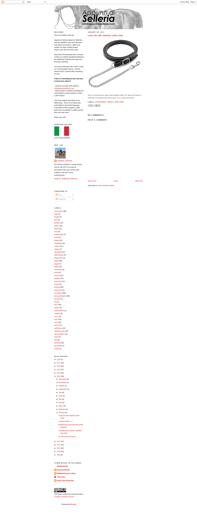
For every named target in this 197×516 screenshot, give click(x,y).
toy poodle (58, 346)
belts (56, 220)
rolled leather (59, 311)
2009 (59, 451)
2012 (59, 441)
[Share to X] (94, 105)
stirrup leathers (59, 334)
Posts (59, 195)
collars (56, 246)
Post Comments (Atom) (106, 185)
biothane (57, 223)
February (62, 409)
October (62, 386)
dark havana (58, 255)
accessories (100, 102)
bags (56, 214)
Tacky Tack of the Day (65, 481)
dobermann (58, 258)
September (63, 389)
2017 (59, 363)
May (60, 399)
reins (56, 305)
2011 (59, 445)
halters (56, 267)
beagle (56, 217)
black (56, 229)
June (61, 396)
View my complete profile (65, 179)
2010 (59, 448)
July (60, 392)
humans (57, 278)
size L (56, 316)
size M (56, 319)
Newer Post (92, 181)
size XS (57, 325)
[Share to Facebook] (96, 105)
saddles (57, 314)
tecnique (57, 343)
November (63, 382)
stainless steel (59, 331)
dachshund (58, 252)
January (62, 413)
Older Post (139, 181)
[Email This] (89, 105)
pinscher (57, 299)
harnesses (58, 270)
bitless (56, 226)
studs (56, 337)
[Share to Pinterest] (99, 105)
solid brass (58, 328)
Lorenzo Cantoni (64, 161)
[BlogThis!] (91, 105)
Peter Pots (61, 477)
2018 (59, 359)
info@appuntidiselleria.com (64, 88)
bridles (56, 240)
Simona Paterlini (63, 470)
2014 (59, 373)
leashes (57, 287)
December (63, 379)
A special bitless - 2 (65, 421)
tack (55, 340)
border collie (58, 234)
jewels (56, 284)
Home (116, 181)
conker (56, 249)
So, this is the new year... (67, 436)
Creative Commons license (64, 497)
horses (110, 102)
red (55, 302)
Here (117, 98)
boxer (56, 237)
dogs (56, 261)
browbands (58, 243)
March (61, 406)
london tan (58, 290)
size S (56, 322)
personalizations (60, 296)
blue (55, 232)
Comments (61, 199)
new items (119, 102)
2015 (59, 370)
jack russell (58, 281)
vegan (56, 349)
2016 (59, 366)
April (60, 403)
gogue (56, 264)
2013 (59, 376)
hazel (56, 272)
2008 (59, 455)
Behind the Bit (62, 466)
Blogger (73, 504)
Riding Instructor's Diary (66, 473)
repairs (56, 308)
